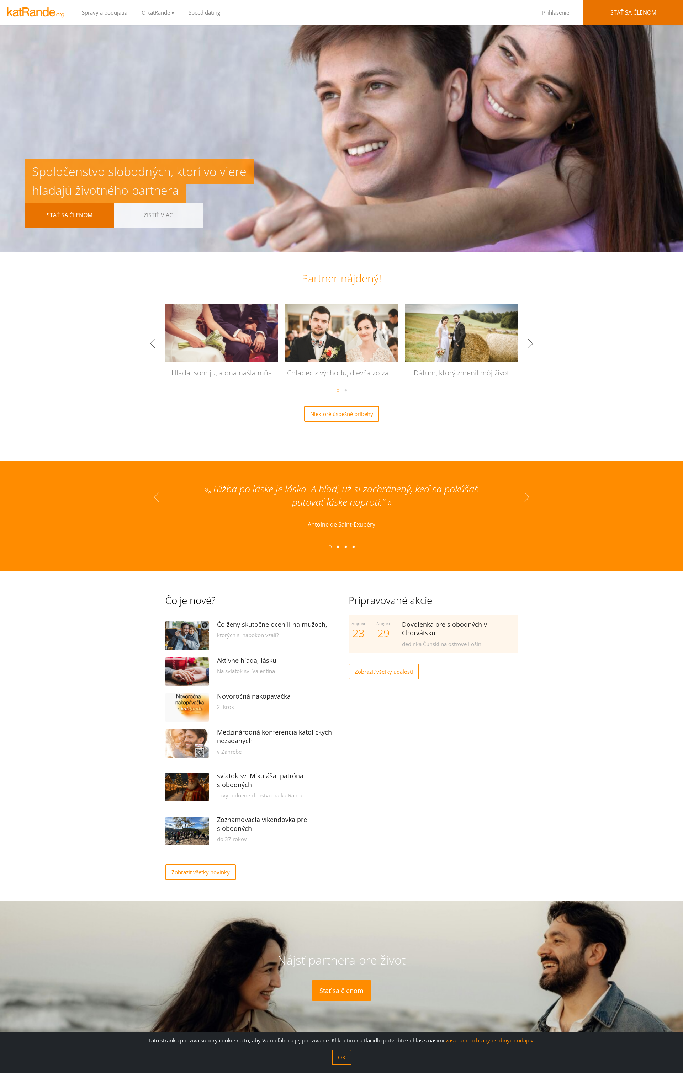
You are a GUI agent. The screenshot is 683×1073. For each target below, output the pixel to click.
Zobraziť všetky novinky (200, 872)
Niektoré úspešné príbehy (341, 413)
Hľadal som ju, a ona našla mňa (221, 373)
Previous (152, 344)
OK (341, 1057)
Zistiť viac (158, 215)
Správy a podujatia (104, 12)
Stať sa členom (633, 12)
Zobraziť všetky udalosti (384, 671)
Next (530, 344)
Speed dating (204, 12)
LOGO (37, 12)
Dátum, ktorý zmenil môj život (461, 373)
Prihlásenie (555, 12)
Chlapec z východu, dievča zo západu (344, 373)
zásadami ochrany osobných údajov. (490, 1040)
